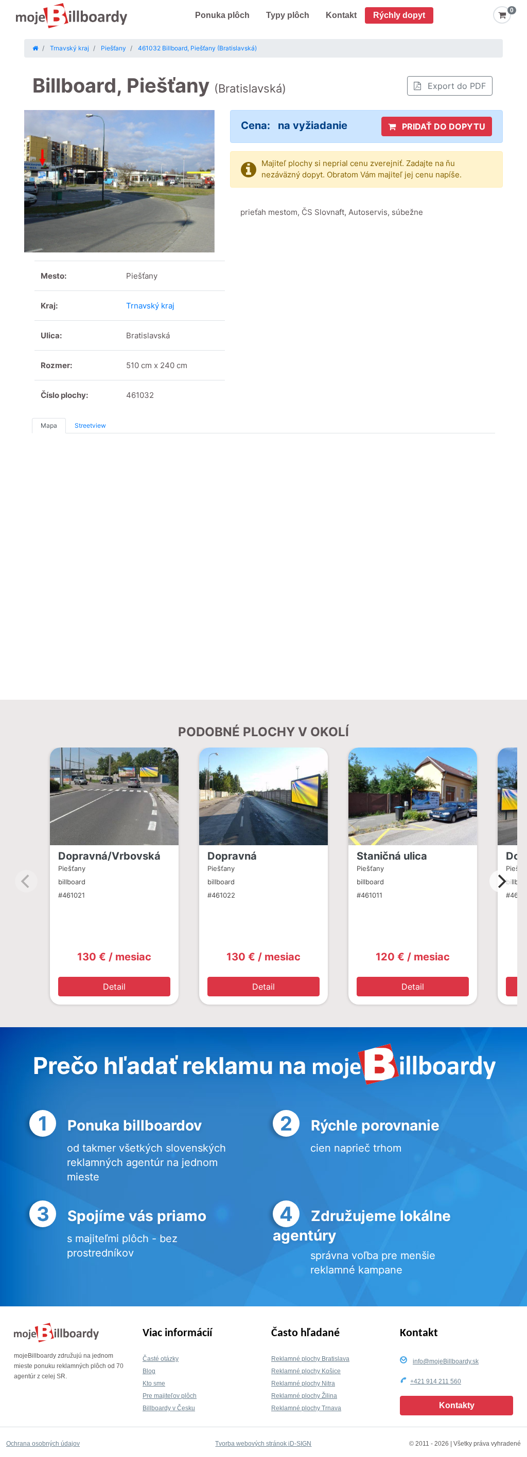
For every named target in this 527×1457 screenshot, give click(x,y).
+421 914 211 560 (435, 1381)
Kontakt (341, 15)
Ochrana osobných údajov (43, 1443)
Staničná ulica (392, 856)
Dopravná (232, 856)
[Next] (500, 881)
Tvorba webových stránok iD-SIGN (263, 1443)
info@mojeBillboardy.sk (446, 1361)
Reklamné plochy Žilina (304, 1395)
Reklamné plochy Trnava (306, 1408)
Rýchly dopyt (399, 15)
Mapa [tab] (49, 425)
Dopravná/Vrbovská (109, 856)
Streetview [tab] (90, 425)
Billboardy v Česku (169, 1408)
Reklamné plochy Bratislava (310, 1358)
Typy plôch (287, 15)
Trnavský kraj (150, 306)
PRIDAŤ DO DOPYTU (442, 126)
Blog (149, 1371)
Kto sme (154, 1383)
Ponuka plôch (222, 15)
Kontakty (457, 1405)
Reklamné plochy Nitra (303, 1383)
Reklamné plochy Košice (306, 1371)
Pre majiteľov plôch (170, 1395)
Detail (114, 986)
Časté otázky (161, 1358)
